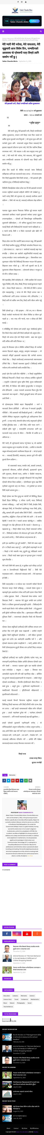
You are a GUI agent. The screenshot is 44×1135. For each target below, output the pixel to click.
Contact (16, 1128)
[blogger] (37, 933)
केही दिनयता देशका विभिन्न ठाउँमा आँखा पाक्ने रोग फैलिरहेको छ (26, 1108)
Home (4, 38)
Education (7, 996)
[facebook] (18, 2)
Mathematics (35, 999)
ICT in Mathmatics (19, 1116)
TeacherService (8, 1006)
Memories (10, 38)
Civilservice (24, 999)
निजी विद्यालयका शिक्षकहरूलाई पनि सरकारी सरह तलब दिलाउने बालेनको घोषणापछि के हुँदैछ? (26, 1083)
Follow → (34, 21)
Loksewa (15, 996)
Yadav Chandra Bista (9, 61)
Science (32, 996)
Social (29, 1003)
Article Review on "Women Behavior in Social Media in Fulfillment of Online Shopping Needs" (27, 958)
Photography (21, 1003)
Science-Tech (7, 999)
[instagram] (22, 2)
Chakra (36, 1132)
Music (5, 1003)
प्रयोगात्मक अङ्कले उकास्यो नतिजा (23, 1091)
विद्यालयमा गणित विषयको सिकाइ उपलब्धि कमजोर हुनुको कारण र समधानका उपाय (26, 948)
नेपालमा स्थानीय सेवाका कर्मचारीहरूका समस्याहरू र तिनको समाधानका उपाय (27, 969)
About (8, 1128)
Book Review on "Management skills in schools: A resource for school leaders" (27, 1037)
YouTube (30, 856)
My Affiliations (34, 1128)
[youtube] (26, 2)
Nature (12, 1003)
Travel (16, 999)
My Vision (24, 1128)
